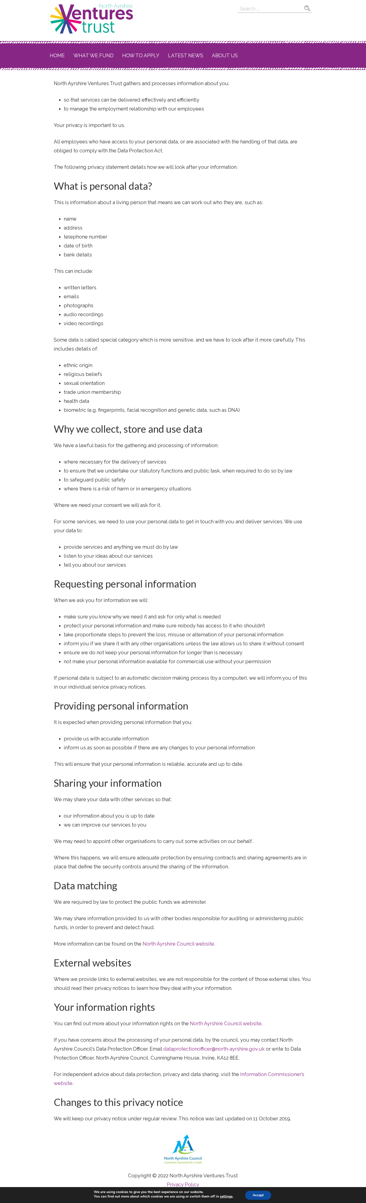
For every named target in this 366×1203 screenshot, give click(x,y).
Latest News (185, 56)
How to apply (140, 56)
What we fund (93, 56)
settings (226, 1196)
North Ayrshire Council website (178, 944)
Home (57, 56)
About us (225, 56)
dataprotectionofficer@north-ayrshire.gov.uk (214, 1049)
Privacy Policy (183, 1185)
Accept (258, 1195)
